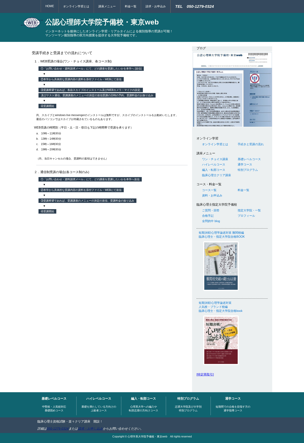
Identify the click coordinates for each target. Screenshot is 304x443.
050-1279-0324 (58, 428)
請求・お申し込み (90, 428)
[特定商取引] (205, 374)
